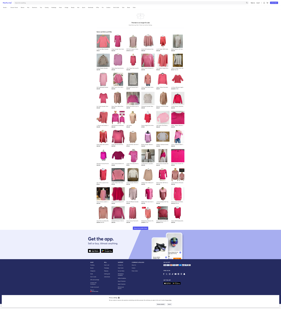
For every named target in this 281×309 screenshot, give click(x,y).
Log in (258, 3)
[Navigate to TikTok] (172, 274)
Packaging (106, 268)
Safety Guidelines (122, 278)
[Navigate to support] (164, 265)
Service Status (121, 271)
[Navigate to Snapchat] (184, 274)
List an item (274, 2)
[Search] (246, 2)
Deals (91, 274)
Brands (92, 268)
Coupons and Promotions (93, 283)
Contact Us (120, 265)
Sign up (253, 3)
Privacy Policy (168, 300)
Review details (160, 304)
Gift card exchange (94, 279)
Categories (92, 271)
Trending (92, 265)
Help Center (120, 268)
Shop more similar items (140, 228)
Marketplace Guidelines (121, 274)
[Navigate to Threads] (181, 274)
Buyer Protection (121, 281)
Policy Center (135, 271)
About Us (134, 265)
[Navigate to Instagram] (169, 274)
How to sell (106, 265)
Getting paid (107, 274)
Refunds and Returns (121, 287)
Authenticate (107, 276)
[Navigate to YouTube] (175, 274)
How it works (93, 276)
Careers (133, 268)
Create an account (94, 287)
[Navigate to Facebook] (163, 274)
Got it (169, 304)
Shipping (106, 271)
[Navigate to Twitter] (166, 274)
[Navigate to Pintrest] (178, 274)
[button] (264, 2)
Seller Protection (121, 284)
